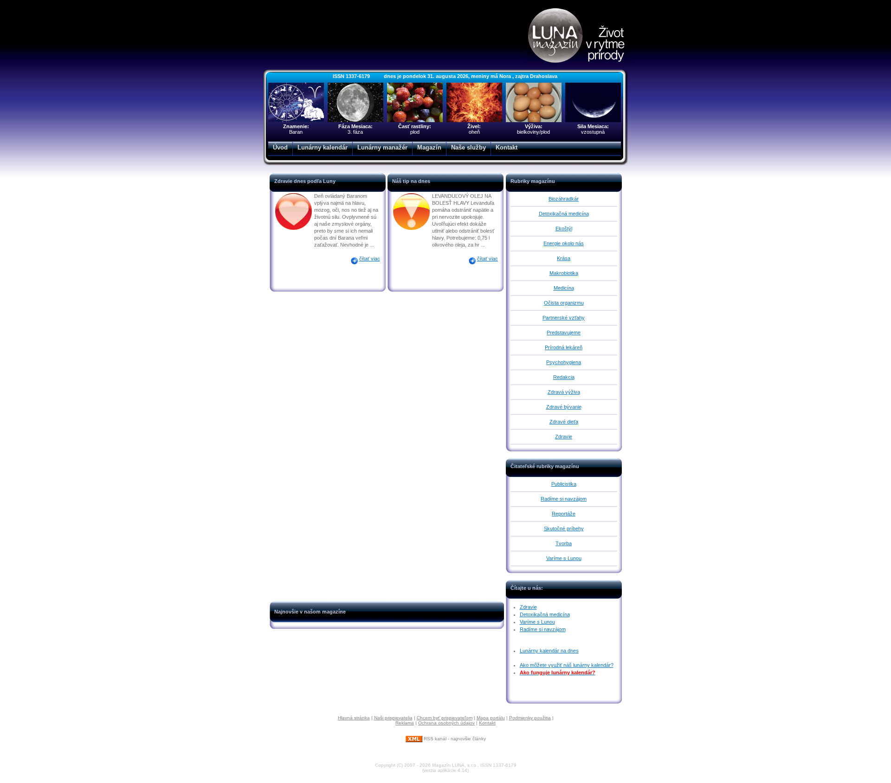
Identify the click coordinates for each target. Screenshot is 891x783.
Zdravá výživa (564, 392)
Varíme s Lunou (563, 558)
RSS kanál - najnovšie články (454, 738)
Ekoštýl (563, 228)
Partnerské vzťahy (563, 317)
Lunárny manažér (382, 147)
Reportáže (563, 513)
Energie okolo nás (563, 243)
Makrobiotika (563, 273)
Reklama (404, 722)
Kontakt (506, 147)
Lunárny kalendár (322, 147)
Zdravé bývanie (563, 407)
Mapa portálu (491, 717)
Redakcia (564, 377)
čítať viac (369, 258)
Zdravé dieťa (563, 421)
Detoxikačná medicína (564, 213)
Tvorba (563, 543)
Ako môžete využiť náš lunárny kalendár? (566, 665)
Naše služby (468, 147)
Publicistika (563, 484)
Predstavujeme (564, 332)
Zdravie (563, 436)
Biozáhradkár (564, 199)
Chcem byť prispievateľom (444, 717)
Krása (563, 258)
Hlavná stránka (354, 717)
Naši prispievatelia (393, 717)
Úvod (280, 147)
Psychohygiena (563, 362)
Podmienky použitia (530, 717)
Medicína (564, 288)
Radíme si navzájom (564, 499)
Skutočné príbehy (564, 528)
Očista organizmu (564, 303)
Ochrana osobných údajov (446, 722)
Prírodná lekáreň (563, 347)
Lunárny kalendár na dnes (549, 650)
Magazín (429, 147)
